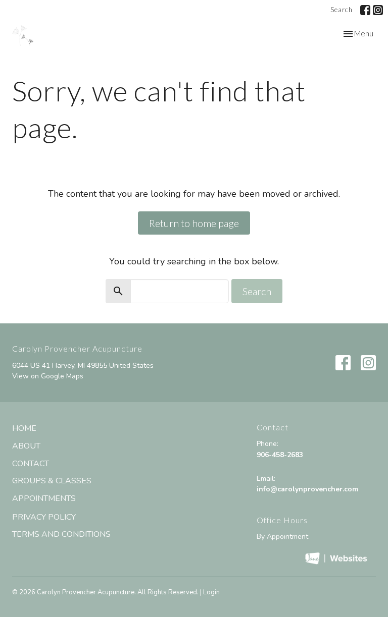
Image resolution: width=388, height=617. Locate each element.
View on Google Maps (47, 376)
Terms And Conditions (61, 534)
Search (341, 10)
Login (211, 592)
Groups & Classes (51, 480)
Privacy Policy (44, 517)
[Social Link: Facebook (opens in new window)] (365, 10)
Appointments (44, 498)
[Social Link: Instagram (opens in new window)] (378, 10)
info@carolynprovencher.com (307, 489)
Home (24, 428)
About (26, 446)
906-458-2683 (280, 455)
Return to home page (194, 223)
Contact (30, 463)
